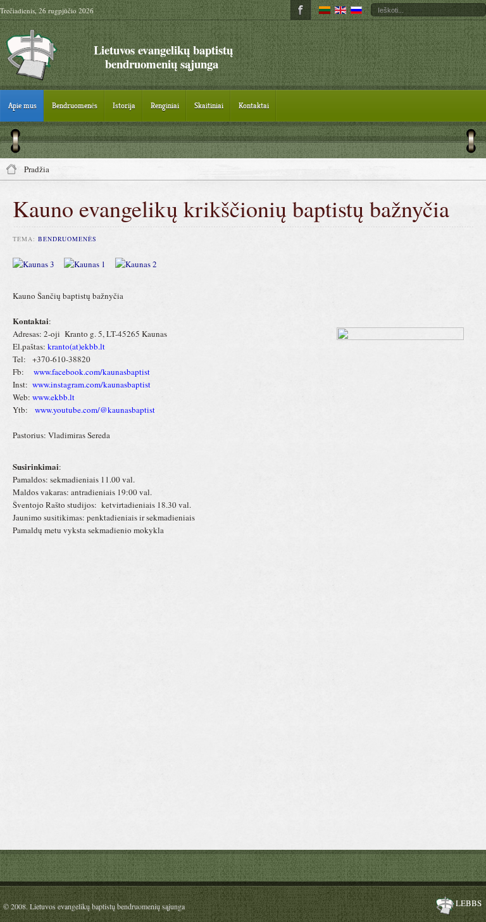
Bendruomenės (67, 238)
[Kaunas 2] (140, 264)
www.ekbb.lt (53, 397)
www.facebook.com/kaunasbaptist (92, 371)
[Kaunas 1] (89, 264)
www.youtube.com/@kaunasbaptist (95, 409)
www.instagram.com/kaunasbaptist (91, 384)
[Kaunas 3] (38, 264)
